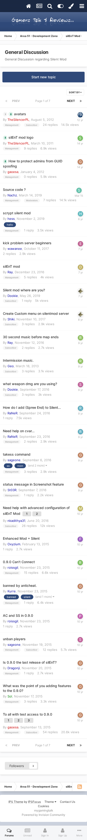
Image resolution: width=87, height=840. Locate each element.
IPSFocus (34, 802)
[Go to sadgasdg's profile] (79, 190)
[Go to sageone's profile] (80, 384)
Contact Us (67, 802)
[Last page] (80, 101)
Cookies (43, 806)
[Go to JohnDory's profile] (80, 291)
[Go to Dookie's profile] (80, 267)
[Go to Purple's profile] (80, 616)
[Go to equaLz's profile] (80, 243)
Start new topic (43, 77)
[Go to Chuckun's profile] (80, 114)
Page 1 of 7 (43, 101)
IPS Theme (15, 802)
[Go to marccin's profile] (80, 508)
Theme (49, 802)
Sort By (74, 92)
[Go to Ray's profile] (80, 337)
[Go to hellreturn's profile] (80, 213)
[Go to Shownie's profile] (80, 138)
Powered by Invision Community (43, 815)
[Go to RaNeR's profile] (80, 408)
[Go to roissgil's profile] (80, 562)
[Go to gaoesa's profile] (80, 162)
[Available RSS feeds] (79, 786)
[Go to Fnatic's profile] (80, 539)
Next (71, 101)
